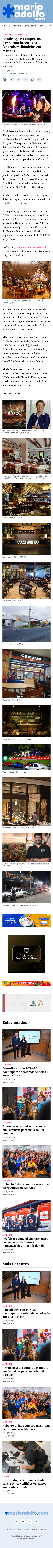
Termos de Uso (30, 1529)
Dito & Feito (30, 26)
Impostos (19, 35)
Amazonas (16, 26)
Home (4, 26)
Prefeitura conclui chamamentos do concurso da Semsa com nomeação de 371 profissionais (25, 1242)
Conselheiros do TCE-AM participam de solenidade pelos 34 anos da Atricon (26, 1072)
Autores (17, 1529)
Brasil (43, 26)
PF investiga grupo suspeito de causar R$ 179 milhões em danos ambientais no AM (24, 1483)
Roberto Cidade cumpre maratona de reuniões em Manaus (26, 1186)
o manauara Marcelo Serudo (31, 247)
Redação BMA (8, 71)
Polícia (5, 1476)
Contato (42, 1529)
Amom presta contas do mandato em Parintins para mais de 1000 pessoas (25, 1130)
